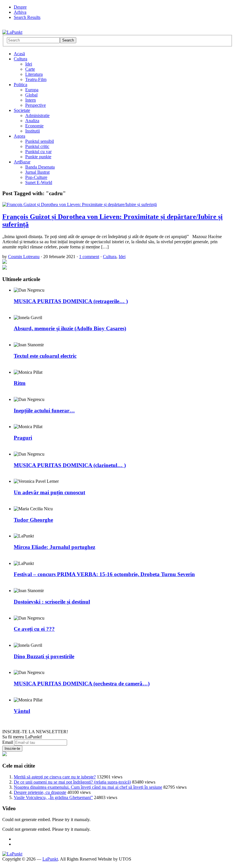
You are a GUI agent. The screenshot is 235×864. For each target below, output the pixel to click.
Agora (19, 136)
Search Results (27, 17)
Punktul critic (37, 146)
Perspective (35, 105)
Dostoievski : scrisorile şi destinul (52, 602)
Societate (22, 110)
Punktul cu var (38, 151)
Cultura (20, 58)
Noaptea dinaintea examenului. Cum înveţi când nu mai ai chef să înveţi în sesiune (88, 787)
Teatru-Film (35, 79)
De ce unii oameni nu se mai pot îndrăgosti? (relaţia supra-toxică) (72, 782)
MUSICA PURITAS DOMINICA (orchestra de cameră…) (82, 684)
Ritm (20, 383)
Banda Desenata (40, 167)
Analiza (32, 120)
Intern (30, 100)
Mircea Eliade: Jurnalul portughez (54, 547)
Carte (30, 69)
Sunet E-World (38, 182)
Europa (31, 89)
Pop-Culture (36, 177)
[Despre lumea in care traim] (12, 32)
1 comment (89, 256)
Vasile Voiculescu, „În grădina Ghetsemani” (53, 797)
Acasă (19, 53)
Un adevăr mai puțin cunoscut (49, 492)
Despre (20, 7)
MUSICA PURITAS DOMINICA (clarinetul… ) (70, 465)
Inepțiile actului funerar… (44, 411)
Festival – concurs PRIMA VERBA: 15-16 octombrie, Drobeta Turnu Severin (104, 574)
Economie (34, 125)
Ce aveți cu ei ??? (34, 629)
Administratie (37, 115)
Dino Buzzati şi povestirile (44, 656)
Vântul (22, 711)
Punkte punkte (38, 156)
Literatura (34, 74)
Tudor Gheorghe (33, 520)
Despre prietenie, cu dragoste (40, 792)
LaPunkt (50, 859)
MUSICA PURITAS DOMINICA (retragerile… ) (71, 301)
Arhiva (20, 12)
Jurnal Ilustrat (37, 172)
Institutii (32, 130)
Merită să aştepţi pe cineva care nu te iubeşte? (55, 776)
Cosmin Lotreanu (24, 256)
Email (7, 742)
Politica (20, 84)
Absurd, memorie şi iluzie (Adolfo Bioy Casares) (70, 328)
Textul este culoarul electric (45, 356)
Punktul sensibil (39, 141)
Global (31, 94)
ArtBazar (22, 161)
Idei (28, 64)
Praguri (23, 438)
